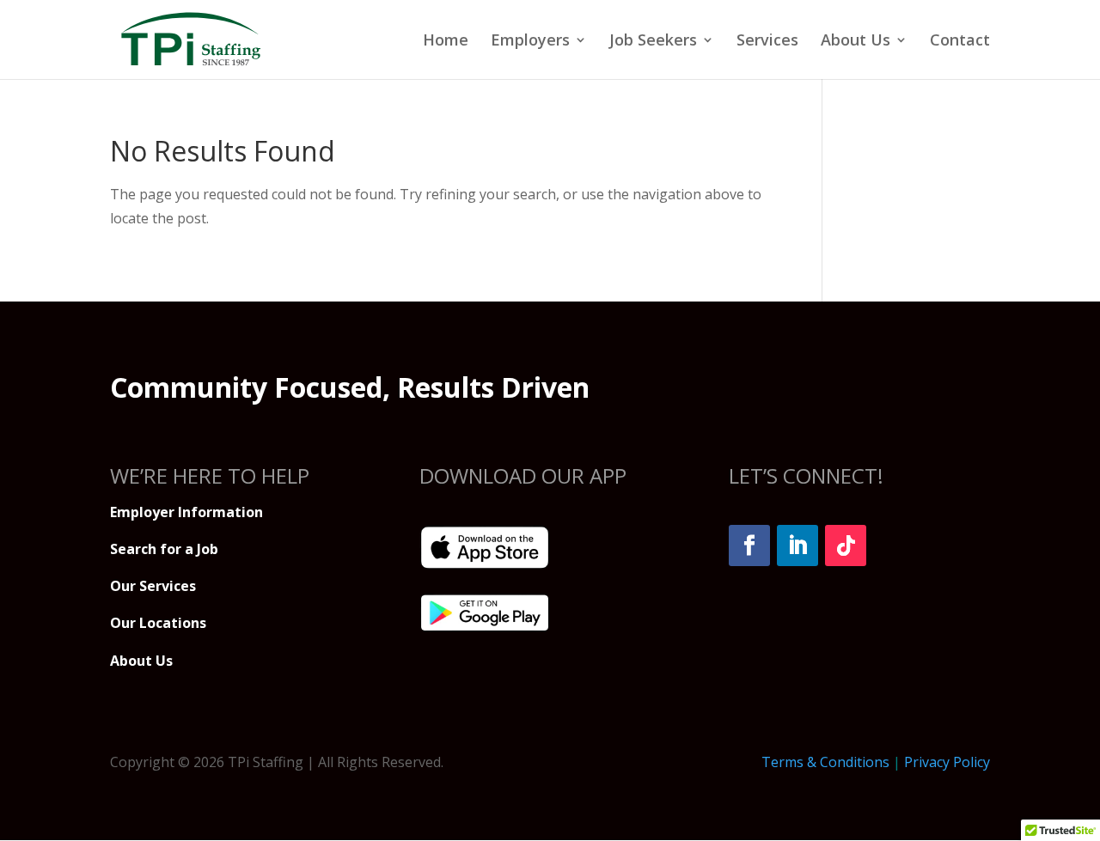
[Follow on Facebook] (749, 545)
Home (445, 42)
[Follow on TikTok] (845, 545)
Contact (960, 42)
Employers (530, 42)
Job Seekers (653, 42)
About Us (855, 42)
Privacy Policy (947, 762)
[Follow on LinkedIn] (797, 545)
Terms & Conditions (825, 762)
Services (767, 42)
